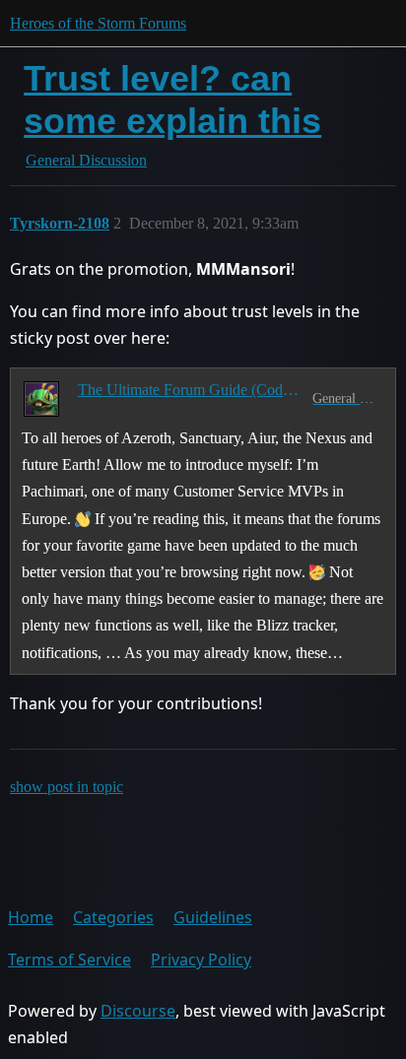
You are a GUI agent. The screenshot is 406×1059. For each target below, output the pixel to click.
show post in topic (66, 786)
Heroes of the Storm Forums (98, 23)
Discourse (138, 1011)
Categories (113, 917)
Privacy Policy (201, 959)
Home (30, 917)
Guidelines (212, 917)
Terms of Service (69, 959)
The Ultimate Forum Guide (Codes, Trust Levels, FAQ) (191, 389)
